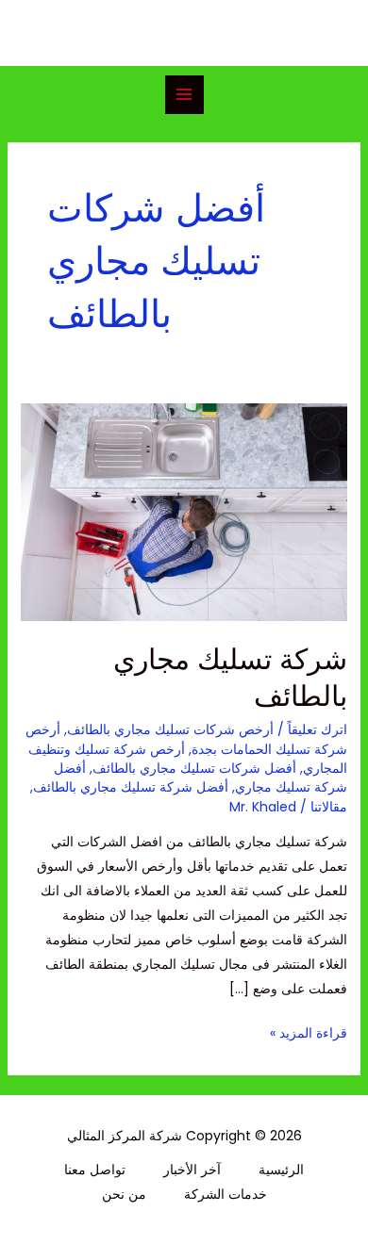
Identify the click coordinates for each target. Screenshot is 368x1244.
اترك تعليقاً (317, 729)
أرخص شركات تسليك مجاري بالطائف (170, 729)
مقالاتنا (328, 806)
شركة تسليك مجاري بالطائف (230, 677)
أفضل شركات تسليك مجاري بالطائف (194, 768)
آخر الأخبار (192, 1169)
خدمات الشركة (225, 1194)
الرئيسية (281, 1169)
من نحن (124, 1194)
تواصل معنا (94, 1169)
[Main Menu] (184, 94)
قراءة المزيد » (308, 1031)
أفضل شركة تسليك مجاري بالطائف (130, 787)
